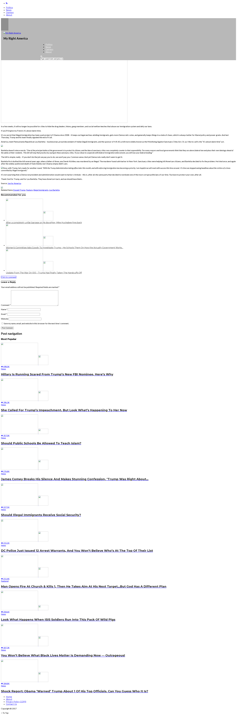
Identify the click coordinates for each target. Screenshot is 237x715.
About (9, 15)
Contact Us (11, 704)
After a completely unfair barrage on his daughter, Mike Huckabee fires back (44, 222)
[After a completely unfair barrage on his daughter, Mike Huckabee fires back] (29, 220)
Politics (9, 7)
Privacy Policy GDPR (16, 702)
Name (4, 309)
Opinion (10, 12)
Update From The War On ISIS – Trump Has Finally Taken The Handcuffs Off (44, 273)
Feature (29, 190)
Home (9, 697)
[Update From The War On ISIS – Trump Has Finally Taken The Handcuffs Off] (29, 270)
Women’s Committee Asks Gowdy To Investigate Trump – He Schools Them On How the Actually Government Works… (64, 247)
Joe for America (14, 183)
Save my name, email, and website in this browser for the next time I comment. (36, 323)
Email (4, 314)
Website (4, 319)
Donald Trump (19, 190)
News (8, 10)
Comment (6, 305)
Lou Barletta (54, 190)
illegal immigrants (40, 190)
